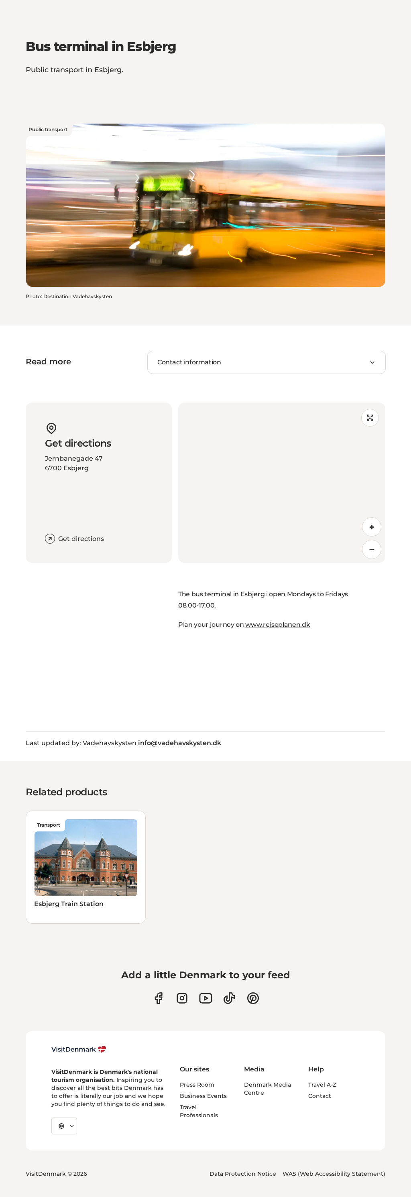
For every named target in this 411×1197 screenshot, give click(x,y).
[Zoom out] (371, 549)
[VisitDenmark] (78, 1049)
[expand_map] (370, 418)
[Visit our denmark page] (158, 998)
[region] (281, 482)
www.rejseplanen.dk (277, 624)
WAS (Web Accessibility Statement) (334, 1173)
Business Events (203, 1095)
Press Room (197, 1084)
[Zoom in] (371, 527)
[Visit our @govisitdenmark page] (229, 998)
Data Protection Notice (243, 1173)
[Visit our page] (182, 998)
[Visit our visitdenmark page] (206, 998)
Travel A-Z (322, 1084)
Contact (319, 1095)
